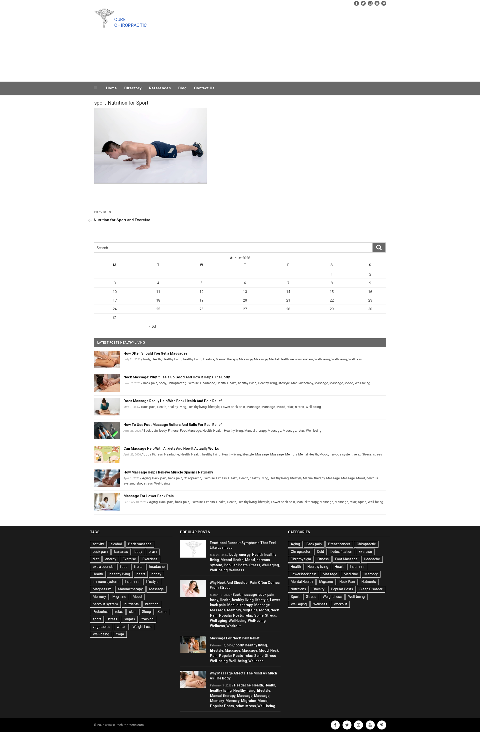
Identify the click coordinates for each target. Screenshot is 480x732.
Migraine (119, 597)
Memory (291, 454)
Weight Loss (142, 627)
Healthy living (172, 359)
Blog (182, 88)
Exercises (150, 559)
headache (157, 567)
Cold (320, 552)
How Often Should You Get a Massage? (156, 353)
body (146, 359)
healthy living (192, 359)
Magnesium (102, 589)
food (124, 567)
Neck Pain (347, 582)
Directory (133, 88)
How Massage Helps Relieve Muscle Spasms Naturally (168, 472)
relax (290, 407)
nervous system (301, 359)
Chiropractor (176, 383)
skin (132, 612)
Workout (233, 626)
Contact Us (204, 88)
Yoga (120, 634)
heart (140, 574)
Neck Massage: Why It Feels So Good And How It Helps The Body (177, 377)
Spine (362, 502)
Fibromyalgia (301, 559)
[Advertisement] (290, 43)
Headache (207, 383)
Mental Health (279, 359)
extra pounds (103, 567)
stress (299, 407)
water (121, 627)
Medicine (351, 574)
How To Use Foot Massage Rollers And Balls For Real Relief (173, 425)
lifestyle (208, 359)
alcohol (116, 544)
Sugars (129, 619)
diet (96, 559)
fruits (138, 567)
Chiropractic (192, 478)
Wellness (355, 359)
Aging (146, 478)
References (160, 88)
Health (156, 359)
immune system (105, 582)
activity (98, 544)
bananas (121, 552)
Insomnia (132, 582)
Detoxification (341, 552)
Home (111, 88)
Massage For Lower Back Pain (149, 496)
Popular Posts (236, 565)
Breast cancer (339, 544)
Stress (367, 454)
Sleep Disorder (371, 589)
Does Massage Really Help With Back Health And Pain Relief (173, 401)
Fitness (173, 430)
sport (97, 619)
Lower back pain (233, 407)
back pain (175, 478)
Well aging (270, 565)
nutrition (151, 604)
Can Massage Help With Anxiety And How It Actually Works (171, 448)
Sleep (146, 612)
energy (110, 559)
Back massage (140, 544)
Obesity (318, 589)
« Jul (152, 326)
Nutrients (369, 582)
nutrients (131, 604)
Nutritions (298, 589)
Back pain (150, 383)
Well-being (322, 359)
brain (153, 552)
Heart (339, 567)
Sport (295, 597)
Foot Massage (190, 430)
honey (156, 574)
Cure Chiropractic (130, 22)
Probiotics (100, 612)
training (148, 619)
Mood (348, 383)
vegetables (101, 627)
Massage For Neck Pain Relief (235, 638)
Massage (245, 359)
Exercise (193, 383)
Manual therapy (227, 359)
